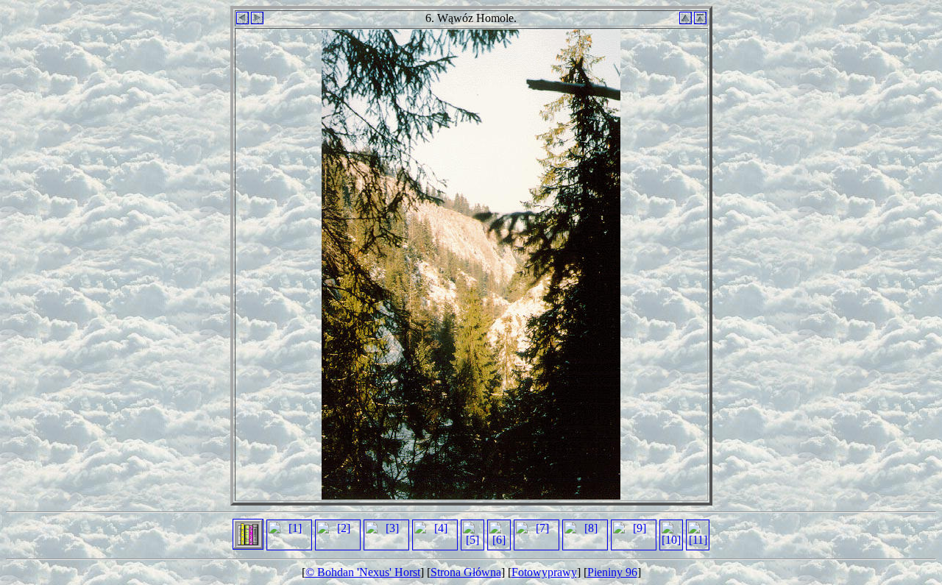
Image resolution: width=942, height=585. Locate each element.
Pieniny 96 (612, 572)
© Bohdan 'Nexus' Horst (362, 572)
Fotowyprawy (544, 572)
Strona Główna (466, 572)
